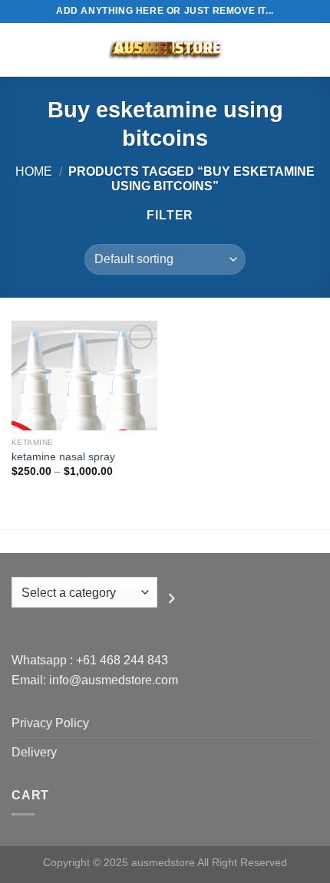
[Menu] (21, 49)
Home (33, 171)
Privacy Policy (50, 723)
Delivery (34, 752)
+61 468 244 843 (122, 660)
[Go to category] (171, 598)
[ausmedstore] (165, 50)
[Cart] (310, 50)
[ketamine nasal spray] (84, 375)
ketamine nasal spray (63, 457)
